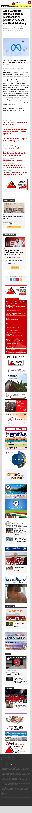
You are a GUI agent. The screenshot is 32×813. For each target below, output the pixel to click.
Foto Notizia (10, 606)
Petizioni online (9, 200)
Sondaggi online (9, 234)
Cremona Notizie (4, 757)
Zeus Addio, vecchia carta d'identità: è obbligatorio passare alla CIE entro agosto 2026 (16, 132)
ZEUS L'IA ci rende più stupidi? (13, 160)
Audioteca (9, 688)
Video (8, 654)
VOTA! (15, 267)
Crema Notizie (11, 757)
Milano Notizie (18, 757)
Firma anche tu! (14, 227)
